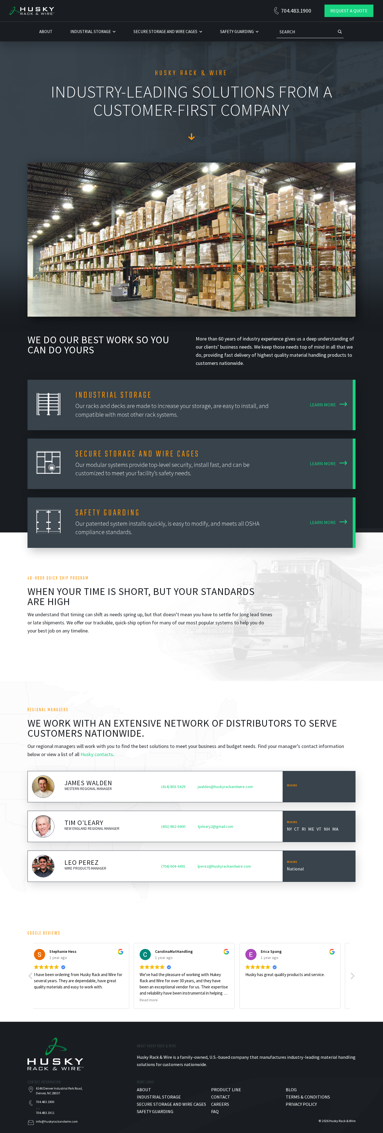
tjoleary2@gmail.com (215, 826)
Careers (220, 1104)
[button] (352, 977)
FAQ (215, 1111)
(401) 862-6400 (173, 826)
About (45, 31)
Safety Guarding (237, 31)
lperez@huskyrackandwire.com (224, 866)
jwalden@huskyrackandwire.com (225, 786)
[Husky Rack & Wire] (32, 10)
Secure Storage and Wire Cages (165, 31)
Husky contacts (96, 754)
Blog (291, 1089)
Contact (220, 1097)
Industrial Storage (90, 31)
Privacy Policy (301, 1104)
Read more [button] (50, 1000)
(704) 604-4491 (173, 866)
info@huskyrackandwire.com (57, 1121)
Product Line (226, 1089)
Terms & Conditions (308, 1097)
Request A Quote (349, 10)
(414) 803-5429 (173, 786)
